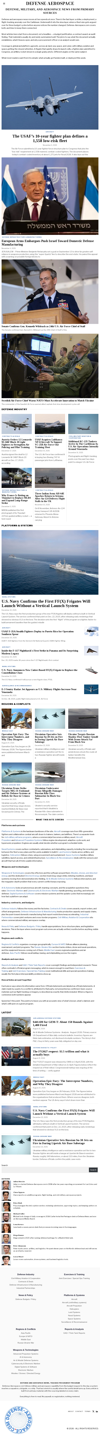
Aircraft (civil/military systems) (74, 1302)
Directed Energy (32, 876)
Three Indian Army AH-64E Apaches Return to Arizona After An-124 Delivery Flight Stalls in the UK (50, 497)
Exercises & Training (74, 1274)
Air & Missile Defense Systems (60, 879)
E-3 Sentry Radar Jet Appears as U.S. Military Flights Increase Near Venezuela (39, 690)
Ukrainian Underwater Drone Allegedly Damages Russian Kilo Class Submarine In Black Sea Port (48, 793)
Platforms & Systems (11, 831)
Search (5, 1165)
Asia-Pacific (15, 953)
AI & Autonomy (8, 888)
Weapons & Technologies (13, 873)
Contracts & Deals (11, 436)
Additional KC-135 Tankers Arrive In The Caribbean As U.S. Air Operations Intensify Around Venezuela (83, 445)
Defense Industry (9, 908)
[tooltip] (6, 1185)
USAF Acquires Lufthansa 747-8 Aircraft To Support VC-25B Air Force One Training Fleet (48, 443)
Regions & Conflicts (10, 944)
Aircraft (50, 132)
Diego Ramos (18, 1235)
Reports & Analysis (10, 965)
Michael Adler (19, 1214)
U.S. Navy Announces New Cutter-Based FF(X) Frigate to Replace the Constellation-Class (39, 671)
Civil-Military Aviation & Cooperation (80, 437)
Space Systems (73, 855)
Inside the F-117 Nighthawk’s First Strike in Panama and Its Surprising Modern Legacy (40, 652)
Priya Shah (17, 1203)
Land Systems (64, 852)
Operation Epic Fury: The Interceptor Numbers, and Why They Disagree (15, 737)
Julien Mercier (19, 1181)
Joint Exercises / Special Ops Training (28, 971)
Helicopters (15, 855)
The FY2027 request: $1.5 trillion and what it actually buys (61, 1053)
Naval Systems (8, 597)
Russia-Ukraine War (44, 731)
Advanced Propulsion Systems (28, 840)
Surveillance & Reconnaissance (17, 685)
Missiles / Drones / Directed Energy (25, 1373)
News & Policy (8, 926)
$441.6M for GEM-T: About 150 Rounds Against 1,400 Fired (63, 1023)
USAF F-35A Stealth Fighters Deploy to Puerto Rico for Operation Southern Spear (38, 633)
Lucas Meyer (18, 1257)
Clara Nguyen (18, 1192)
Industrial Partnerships (26, 1288)
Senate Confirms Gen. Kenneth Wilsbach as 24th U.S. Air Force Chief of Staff (43, 326)
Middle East (7, 731)
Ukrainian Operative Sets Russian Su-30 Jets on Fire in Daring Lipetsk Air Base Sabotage (49, 738)
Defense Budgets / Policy (30, 926)
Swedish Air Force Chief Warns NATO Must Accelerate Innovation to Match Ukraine (48, 400)
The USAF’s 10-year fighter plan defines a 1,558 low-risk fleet (50, 138)
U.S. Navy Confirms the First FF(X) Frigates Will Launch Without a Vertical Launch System (46, 603)
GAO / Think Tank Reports (34, 965)
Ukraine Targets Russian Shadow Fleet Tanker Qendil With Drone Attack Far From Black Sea (83, 738)
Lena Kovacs (18, 1224)
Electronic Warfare (15, 891)
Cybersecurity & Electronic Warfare (43, 891)
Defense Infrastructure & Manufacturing (22, 237)
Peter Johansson (19, 1246)
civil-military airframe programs (18, 837)
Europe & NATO (59, 944)
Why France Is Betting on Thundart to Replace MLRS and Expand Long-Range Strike (16, 499)
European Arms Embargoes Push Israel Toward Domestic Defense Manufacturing (48, 242)
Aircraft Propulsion (74, 1306)
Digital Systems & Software (22, 893)
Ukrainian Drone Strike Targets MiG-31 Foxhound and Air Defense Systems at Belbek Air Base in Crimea (16, 792)
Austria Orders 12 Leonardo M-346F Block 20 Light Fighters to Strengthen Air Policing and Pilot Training (17, 443)
